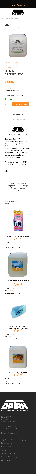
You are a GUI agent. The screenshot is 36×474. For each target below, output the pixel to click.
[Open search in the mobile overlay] (17, 18)
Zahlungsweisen (7, 443)
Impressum (5, 460)
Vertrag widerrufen (8, 453)
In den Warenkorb (20, 104)
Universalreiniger (11, 67)
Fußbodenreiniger (11, 63)
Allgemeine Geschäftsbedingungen (14, 440)
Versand (10, 88)
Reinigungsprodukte (12, 65)
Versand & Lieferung (9, 457)
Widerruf (4, 450)
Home (6, 27)
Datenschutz (6, 446)
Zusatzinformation (18, 119)
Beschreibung (18, 115)
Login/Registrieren (18, 5)
